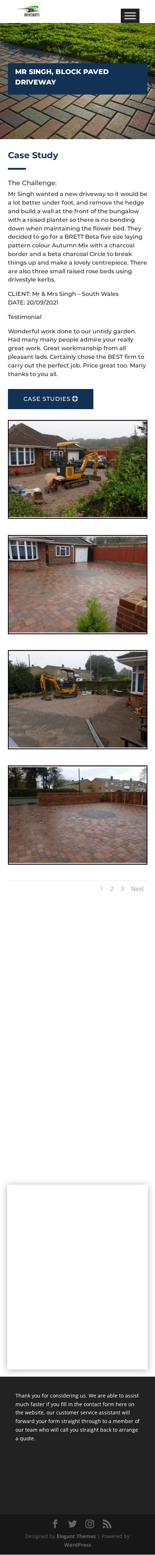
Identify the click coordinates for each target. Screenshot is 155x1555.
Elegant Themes (76, 1536)
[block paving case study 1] (78, 516)
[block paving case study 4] (78, 862)
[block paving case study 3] (78, 746)
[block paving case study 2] (78, 631)
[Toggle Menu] (130, 15)
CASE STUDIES (47, 398)
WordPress (77, 1544)
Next (137, 889)
